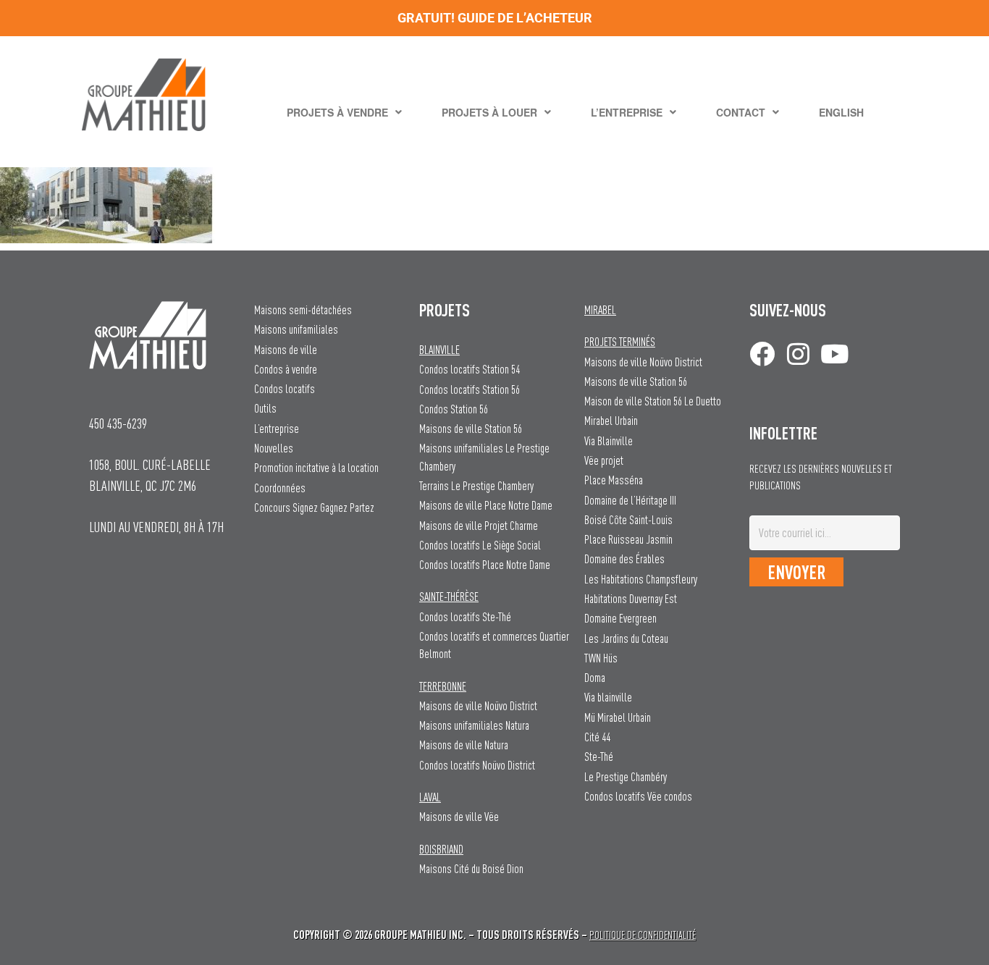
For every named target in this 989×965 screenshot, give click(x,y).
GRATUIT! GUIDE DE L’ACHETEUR (494, 17)
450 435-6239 (118, 423)
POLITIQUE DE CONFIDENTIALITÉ (642, 935)
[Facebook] (762, 353)
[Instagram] (798, 353)
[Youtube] (834, 353)
